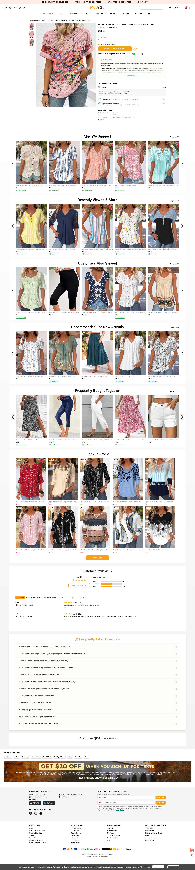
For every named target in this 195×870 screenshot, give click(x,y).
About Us (110, 828)
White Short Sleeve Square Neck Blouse (160, 312)
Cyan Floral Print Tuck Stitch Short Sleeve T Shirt (97, 312)
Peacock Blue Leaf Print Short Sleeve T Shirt (29, 185)
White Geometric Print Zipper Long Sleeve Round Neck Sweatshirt (133, 550)
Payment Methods (76, 828)
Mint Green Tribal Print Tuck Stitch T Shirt (127, 376)
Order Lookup (75, 840)
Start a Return (75, 843)
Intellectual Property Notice (153, 833)
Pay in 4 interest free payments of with (115, 54)
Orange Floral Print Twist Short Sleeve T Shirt (63, 185)
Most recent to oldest (33, 598)
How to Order (75, 830)
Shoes (86, 757)
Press (109, 840)
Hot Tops (16, 757)
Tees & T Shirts (47, 757)
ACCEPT (158, 867)
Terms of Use (149, 828)
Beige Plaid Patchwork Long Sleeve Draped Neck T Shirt (65, 502)
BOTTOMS (125, 14)
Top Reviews (20, 598)
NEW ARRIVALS (48, 14)
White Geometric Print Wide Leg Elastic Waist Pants (32, 312)
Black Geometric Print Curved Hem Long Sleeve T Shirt (162, 550)
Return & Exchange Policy (37, 830)
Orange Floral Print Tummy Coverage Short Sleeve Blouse (34, 376)
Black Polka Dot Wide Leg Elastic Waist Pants (96, 440)
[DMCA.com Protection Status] (128, 849)
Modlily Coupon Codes (36, 840)
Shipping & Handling (35, 833)
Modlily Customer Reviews (37, 843)
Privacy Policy (149, 830)
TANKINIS (113, 14)
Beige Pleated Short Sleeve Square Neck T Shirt (63, 312)
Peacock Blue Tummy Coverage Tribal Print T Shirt (163, 185)
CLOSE (173, 867)
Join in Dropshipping (113, 835)
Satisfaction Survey (113, 838)
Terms (117, 810)
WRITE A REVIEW (79, 585)
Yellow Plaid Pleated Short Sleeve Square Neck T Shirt (131, 312)
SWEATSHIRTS (73, 14)
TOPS (61, 14)
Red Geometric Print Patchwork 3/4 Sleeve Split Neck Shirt (34, 502)
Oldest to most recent (49, 598)
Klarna (147, 835)
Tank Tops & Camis (59, 757)
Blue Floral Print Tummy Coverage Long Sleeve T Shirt (129, 502)
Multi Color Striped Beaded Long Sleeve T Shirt (94, 550)
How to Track (33, 838)
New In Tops (7, 757)
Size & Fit (32, 835)
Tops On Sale (25, 757)
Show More (131, 76)
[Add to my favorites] (135, 49)
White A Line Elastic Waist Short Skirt (60, 376)
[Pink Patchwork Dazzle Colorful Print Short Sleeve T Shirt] (66, 65)
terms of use (94, 856)
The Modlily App (150, 838)
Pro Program (111, 833)
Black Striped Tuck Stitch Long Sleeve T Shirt (62, 550)
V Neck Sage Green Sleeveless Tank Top (127, 249)
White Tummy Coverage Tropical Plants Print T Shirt (131, 185)
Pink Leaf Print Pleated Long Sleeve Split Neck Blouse (32, 550)
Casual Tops (78, 757)
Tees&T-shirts (49, 20)
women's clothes (34, 20)
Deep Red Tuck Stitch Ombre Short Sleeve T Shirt (163, 249)
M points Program (76, 833)
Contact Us (74, 838)
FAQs (31, 828)
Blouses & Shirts (36, 757)
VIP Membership (76, 835)
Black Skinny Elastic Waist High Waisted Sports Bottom (165, 440)
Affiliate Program (112, 830)
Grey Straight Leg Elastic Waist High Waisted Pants (32, 440)
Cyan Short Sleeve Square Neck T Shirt (94, 185)
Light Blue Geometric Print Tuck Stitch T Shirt (159, 502)
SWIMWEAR (100, 14)
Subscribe (161, 797)
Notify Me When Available (115, 49)
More (164, 87)
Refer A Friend (149, 840)
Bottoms (69, 757)
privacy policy (104, 856)
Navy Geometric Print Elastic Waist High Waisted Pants (132, 440)
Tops (42, 20)
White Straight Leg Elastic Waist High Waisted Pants (65, 440)
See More (101, 119)
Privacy (122, 810)
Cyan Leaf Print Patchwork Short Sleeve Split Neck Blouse (100, 376)
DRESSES (87, 14)
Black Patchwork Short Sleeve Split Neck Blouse (31, 249)
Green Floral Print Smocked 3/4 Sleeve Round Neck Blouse (166, 376)
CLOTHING (138, 14)
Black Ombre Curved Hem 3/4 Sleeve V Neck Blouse (96, 502)
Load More (97, 558)
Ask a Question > (110, 738)
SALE (150, 14)
